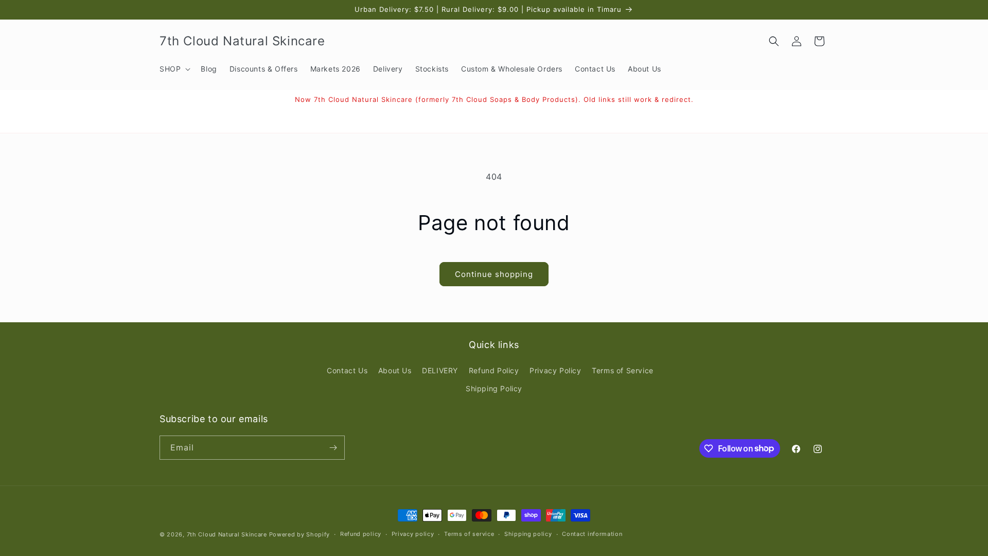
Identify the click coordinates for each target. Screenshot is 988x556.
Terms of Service (623, 370)
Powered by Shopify (299, 534)
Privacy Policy (555, 370)
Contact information (592, 533)
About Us (395, 370)
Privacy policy (413, 533)
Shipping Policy (494, 388)
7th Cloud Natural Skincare (227, 534)
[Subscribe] (333, 448)
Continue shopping (494, 274)
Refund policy (360, 533)
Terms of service (469, 533)
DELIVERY (440, 370)
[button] (174, 69)
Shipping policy (528, 533)
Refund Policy (494, 370)
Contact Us (347, 370)
